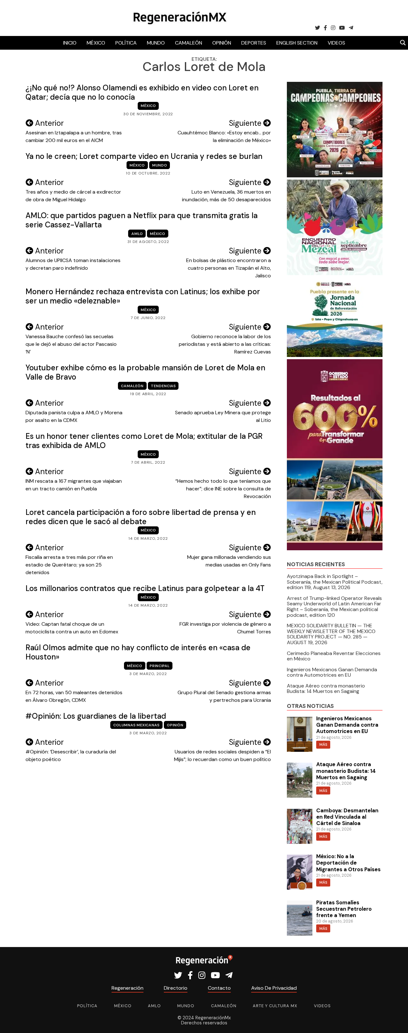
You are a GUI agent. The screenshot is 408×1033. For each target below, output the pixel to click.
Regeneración (127, 988)
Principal (159, 665)
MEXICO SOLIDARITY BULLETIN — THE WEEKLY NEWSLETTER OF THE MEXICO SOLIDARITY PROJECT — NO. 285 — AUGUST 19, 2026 (331, 634)
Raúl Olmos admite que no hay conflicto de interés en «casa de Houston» (138, 652)
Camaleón (188, 42)
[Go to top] (396, 1021)
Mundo (156, 42)
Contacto (219, 988)
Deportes (253, 42)
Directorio (175, 988)
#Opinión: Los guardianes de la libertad (96, 716)
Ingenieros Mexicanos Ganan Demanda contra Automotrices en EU (332, 672)
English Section (296, 42)
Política (126, 42)
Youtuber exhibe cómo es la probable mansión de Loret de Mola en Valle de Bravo (145, 372)
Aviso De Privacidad (274, 988)
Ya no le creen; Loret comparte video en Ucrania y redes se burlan (144, 156)
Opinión (221, 42)
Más (323, 744)
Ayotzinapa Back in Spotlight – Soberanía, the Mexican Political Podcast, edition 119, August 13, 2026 (334, 582)
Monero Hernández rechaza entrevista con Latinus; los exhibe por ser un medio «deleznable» (143, 296)
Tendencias (163, 385)
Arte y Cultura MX (275, 1005)
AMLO (137, 233)
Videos (336, 42)
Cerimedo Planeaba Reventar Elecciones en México (334, 656)
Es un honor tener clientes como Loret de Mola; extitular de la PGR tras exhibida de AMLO (144, 440)
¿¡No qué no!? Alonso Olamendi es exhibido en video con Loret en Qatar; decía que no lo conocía (142, 92)
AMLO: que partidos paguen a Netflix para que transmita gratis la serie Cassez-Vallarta (142, 220)
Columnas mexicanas (136, 725)
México (96, 42)
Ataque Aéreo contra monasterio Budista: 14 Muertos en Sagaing (326, 688)
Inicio (69, 42)
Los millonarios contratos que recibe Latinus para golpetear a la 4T (145, 588)
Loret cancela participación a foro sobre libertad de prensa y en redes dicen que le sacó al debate (141, 516)
